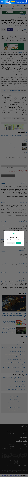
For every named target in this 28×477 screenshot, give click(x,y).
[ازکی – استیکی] (14, 2)
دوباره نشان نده (11, 243)
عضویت (18, 242)
